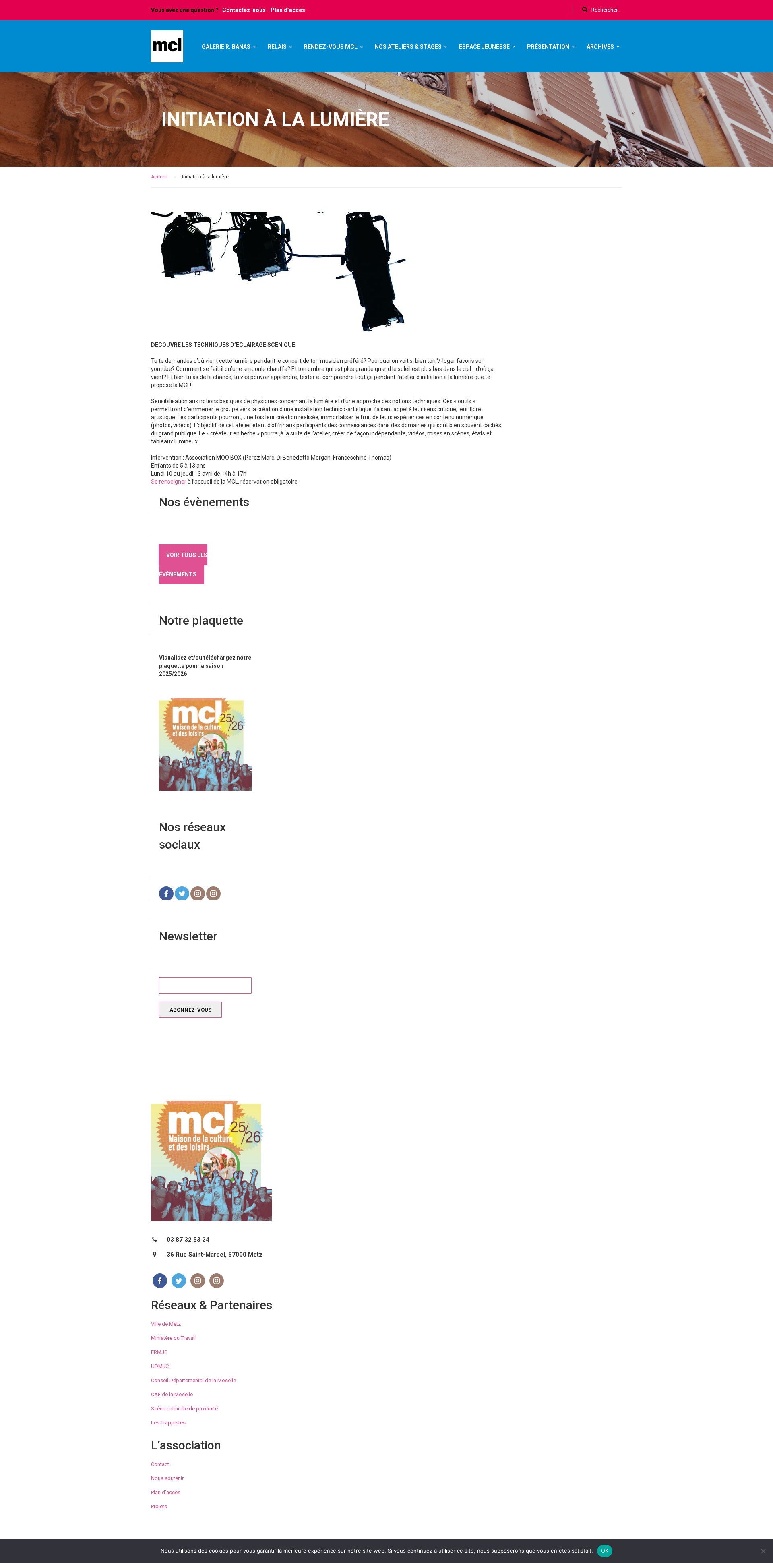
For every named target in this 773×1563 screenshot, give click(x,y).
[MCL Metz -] (167, 50)
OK (605, 1550)
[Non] (763, 1551)
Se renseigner (168, 481)
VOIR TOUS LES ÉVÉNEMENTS (183, 565)
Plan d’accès (288, 10)
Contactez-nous (244, 10)
